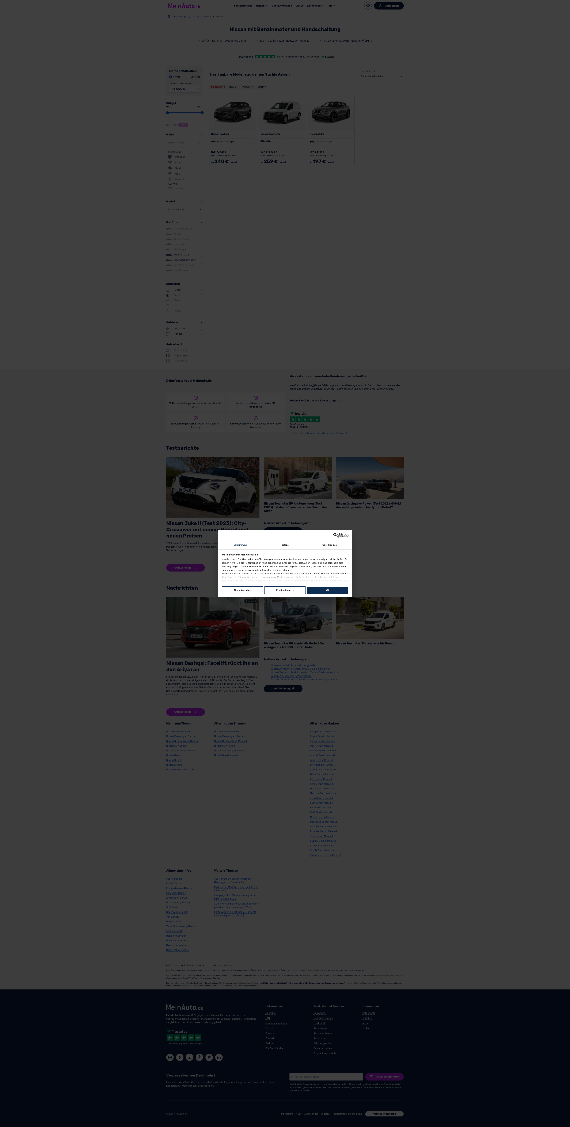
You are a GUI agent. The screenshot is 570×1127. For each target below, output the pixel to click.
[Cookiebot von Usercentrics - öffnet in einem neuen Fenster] (336, 535)
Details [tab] (285, 545)
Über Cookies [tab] (329, 545)
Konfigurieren (283, 590)
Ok (327, 590)
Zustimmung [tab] (240, 545)
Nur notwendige (242, 590)
